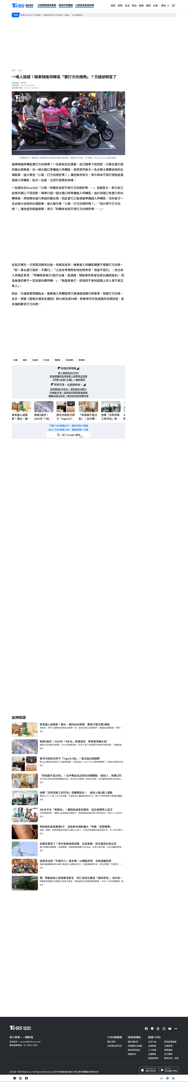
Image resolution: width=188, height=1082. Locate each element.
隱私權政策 (133, 1041)
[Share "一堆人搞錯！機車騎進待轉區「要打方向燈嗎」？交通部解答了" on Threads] (20, 1078)
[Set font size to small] (161, 1078)
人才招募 (152, 1049)
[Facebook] (146, 1029)
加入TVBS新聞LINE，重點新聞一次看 (68, 429)
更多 (164, 5)
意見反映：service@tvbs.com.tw (25, 1041)
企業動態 (152, 1045)
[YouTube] (170, 1029)
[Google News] (176, 1029)
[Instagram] (164, 1029)
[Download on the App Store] (148, 1070)
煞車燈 (82, 359)
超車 (16, 359)
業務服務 (168, 1049)
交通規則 (69, 359)
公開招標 (168, 1045)
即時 (120, 5)
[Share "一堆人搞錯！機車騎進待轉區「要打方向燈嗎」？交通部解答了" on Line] (14, 1078)
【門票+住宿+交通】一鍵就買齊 (68, 379)
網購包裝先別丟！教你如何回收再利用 (68, 396)
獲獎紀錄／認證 (171, 1058)
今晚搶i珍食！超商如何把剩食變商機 (68, 392)
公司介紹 (152, 1041)
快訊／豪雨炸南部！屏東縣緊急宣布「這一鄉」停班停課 (46, 15)
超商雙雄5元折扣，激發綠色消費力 (68, 389)
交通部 (35, 359)
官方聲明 (168, 1053)
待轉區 (57, 359)
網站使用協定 (134, 1049)
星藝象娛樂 (153, 1058)
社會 (155, 5)
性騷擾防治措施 (135, 1045)
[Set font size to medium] (167, 1078)
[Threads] (158, 1029)
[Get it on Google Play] (169, 1070)
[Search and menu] (173, 5)
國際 (148, 5)
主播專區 (152, 1053)
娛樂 (141, 5)
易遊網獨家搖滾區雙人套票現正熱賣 (68, 376)
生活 (127, 5)
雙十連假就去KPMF (68, 373)
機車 (25, 359)
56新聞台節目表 (114, 1045)
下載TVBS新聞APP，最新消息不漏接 (68, 425)
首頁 (113, 5)
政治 (134, 5)
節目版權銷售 (170, 1041)
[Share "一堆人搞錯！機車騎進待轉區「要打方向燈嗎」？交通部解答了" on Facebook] (26, 1078)
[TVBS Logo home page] (22, 6)
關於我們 (111, 1041)
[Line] (152, 1029)
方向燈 (46, 359)
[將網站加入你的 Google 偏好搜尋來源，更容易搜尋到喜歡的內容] (68, 435)
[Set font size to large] (173, 1078)
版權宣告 (132, 1053)
